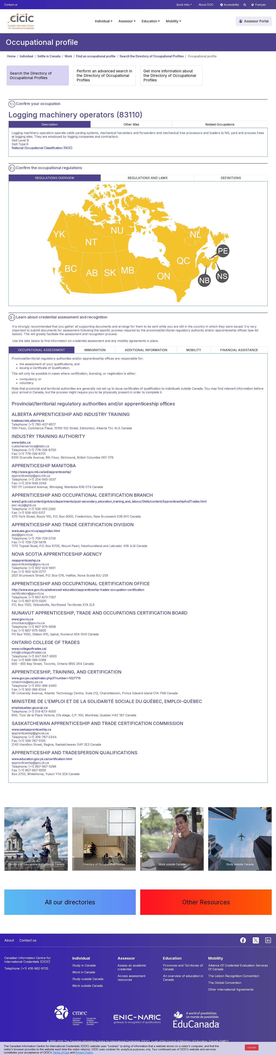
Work (68, 56)
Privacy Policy (84, 1052)
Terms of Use (61, 1052)
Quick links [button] (183, 4)
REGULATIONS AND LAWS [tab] (147, 178)
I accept (251, 1047)
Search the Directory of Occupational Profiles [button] (31, 75)
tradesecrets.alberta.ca (28, 420)
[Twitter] (256, 940)
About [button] (9, 940)
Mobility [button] (172, 21)
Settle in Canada (48, 56)
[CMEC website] (81, 1019)
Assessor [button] (125, 21)
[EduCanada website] (196, 1019)
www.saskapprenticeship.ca (31, 729)
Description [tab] (49, 124)
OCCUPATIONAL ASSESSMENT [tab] (41, 350)
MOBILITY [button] (215, 958)
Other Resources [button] (206, 902)
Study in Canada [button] (84, 965)
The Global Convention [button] (224, 983)
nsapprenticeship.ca (26, 560)
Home (11, 56)
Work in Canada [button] (83, 972)
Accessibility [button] (232, 4)
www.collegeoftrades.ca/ (29, 649)
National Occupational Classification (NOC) (42, 148)
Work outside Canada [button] (87, 986)
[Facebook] (243, 940)
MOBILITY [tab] (193, 350)
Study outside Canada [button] (87, 979)
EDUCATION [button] (172, 958)
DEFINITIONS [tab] (231, 178)
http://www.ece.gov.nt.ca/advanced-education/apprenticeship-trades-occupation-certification (78, 590)
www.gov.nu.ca (22, 619)
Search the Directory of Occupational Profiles (152, 56)
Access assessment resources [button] (131, 978)
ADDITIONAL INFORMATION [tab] (146, 350)
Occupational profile (202, 56)
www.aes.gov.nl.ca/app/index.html (36, 531)
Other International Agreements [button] (230, 989)
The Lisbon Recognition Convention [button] (233, 976)
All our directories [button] (70, 902)
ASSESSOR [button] (126, 958)
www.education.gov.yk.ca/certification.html (42, 759)
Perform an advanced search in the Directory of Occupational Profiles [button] (104, 75)
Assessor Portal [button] (256, 21)
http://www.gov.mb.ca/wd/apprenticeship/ (41, 472)
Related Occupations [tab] (220, 124)
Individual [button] (102, 21)
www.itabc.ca (21, 442)
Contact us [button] (10, 4)
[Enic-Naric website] (137, 1019)
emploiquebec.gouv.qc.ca (30, 708)
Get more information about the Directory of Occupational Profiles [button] (169, 75)
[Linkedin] (268, 940)
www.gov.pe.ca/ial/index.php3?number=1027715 (46, 678)
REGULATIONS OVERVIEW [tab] (54, 178)
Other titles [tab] (131, 124)
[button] (20, 21)
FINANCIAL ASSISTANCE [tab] (239, 350)
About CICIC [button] (206, 4)
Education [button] (149, 21)
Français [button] (260, 4)
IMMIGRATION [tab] (95, 350)
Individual (26, 56)
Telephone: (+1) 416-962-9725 (26, 968)
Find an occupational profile (95, 56)
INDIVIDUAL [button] (81, 958)
